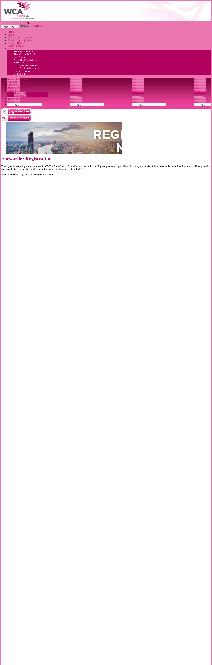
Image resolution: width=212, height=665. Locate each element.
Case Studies (20, 57)
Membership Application (20, 40)
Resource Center (22, 71)
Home (11, 32)
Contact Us (19, 73)
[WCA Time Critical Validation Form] (16, 113)
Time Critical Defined (24, 54)
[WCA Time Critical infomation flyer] (16, 120)
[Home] (19, 19)
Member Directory (17, 43)
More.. (11, 48)
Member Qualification (24, 51)
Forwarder (19, 62)
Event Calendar (15, 46)
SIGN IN (37, 26)
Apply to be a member (31, 68)
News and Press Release (26, 59)
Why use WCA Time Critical (22, 37)
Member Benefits (28, 65)
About (11, 34)
